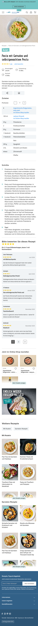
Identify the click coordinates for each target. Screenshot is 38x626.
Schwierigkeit (9, 68)
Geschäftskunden (7, 604)
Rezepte (4, 45)
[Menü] (3, 12)
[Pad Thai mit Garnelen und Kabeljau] (10, 447)
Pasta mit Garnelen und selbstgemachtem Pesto (21, 45)
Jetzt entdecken (19, 6)
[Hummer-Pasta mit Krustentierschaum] (28, 447)
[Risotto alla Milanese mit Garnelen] (28, 513)
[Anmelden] (31, 12)
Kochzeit (7, 73)
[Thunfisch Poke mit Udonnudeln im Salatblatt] (10, 472)
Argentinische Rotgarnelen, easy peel (22, 110)
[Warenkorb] (35, 12)
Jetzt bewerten (18, 64)
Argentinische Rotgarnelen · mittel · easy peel (9, 371)
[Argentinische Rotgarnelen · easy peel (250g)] (28, 361)
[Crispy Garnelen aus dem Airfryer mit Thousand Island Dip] (28, 541)
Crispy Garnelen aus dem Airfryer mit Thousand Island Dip (27, 553)
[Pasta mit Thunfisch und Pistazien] (28, 472)
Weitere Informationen (27, 589)
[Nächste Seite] (25, 342)
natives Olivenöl (21, 117)
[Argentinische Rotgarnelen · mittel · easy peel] (10, 361)
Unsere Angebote (7, 600)
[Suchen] (27, 12)
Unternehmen (6, 597)
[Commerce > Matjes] (19, 401)
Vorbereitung (22, 68)
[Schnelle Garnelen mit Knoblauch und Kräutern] (10, 513)
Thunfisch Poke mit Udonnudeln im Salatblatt (8, 484)
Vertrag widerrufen (7, 621)
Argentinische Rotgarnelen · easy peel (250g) (28, 371)
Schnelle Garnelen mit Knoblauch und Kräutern (9, 525)
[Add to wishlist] (15, 368)
